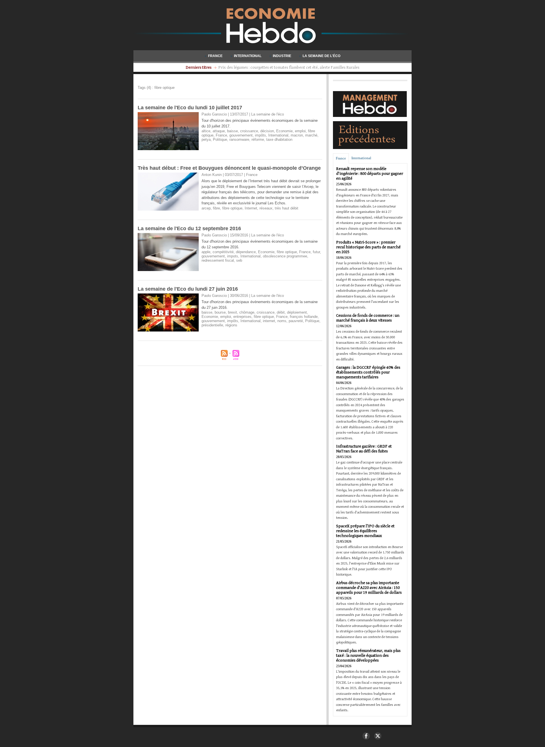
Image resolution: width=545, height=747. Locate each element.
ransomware (239, 139)
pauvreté (296, 321)
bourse (220, 312)
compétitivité (223, 252)
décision (267, 131)
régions (231, 325)
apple (206, 252)
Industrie (282, 56)
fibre (216, 208)
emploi (300, 131)
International (247, 56)
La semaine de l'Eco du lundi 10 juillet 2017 (190, 107)
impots (232, 256)
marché (311, 135)
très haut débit (286, 208)
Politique (220, 139)
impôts (260, 135)
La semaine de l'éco (321, 56)
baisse (232, 131)
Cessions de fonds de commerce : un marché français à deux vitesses (367, 318)
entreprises (242, 316)
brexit (232, 312)
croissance (249, 131)
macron (297, 135)
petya (206, 139)
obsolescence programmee (285, 256)
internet (269, 321)
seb (239, 260)
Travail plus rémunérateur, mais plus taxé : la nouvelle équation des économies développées (368, 655)
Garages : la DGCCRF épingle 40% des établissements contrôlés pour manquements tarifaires (368, 372)
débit (281, 312)
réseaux (265, 208)
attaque (219, 131)
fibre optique (232, 208)
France (215, 56)
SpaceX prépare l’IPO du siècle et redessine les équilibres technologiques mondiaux (365, 531)
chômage (246, 312)
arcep (206, 208)
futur (316, 252)
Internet (251, 208)
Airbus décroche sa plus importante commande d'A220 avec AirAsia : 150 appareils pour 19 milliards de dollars (369, 587)
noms (281, 321)
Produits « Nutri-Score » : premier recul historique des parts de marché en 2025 (368, 247)
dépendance (246, 252)
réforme (257, 139)
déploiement (297, 312)
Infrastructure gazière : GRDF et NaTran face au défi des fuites (364, 449)
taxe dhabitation (279, 139)
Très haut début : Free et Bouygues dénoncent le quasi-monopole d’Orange (229, 168)
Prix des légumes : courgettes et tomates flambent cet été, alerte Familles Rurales (288, 67)
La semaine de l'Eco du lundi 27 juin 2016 (188, 289)
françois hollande (304, 316)
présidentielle (212, 325)
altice (206, 131)
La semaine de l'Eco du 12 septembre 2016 (189, 228)
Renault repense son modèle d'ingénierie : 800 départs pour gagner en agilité (369, 173)
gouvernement (241, 135)
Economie (284, 131)
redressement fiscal (218, 260)
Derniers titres (199, 67)
